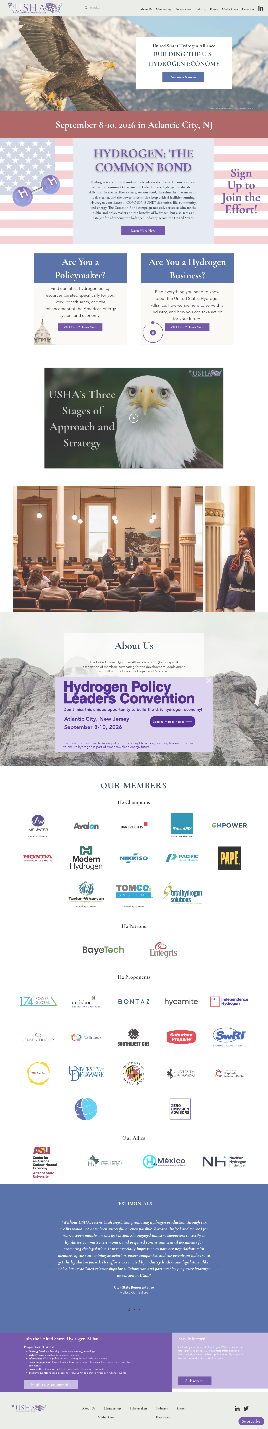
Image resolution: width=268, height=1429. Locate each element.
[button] (208, 680)
